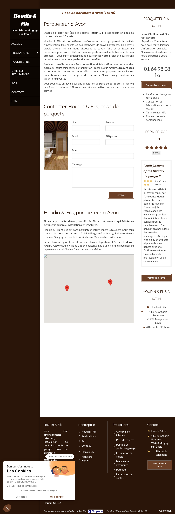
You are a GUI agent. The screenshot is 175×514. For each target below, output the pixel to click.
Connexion (165, 510)
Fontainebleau (84, 237)
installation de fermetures (82, 224)
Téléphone (111, 136)
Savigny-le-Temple (64, 237)
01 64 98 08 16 (157, 72)
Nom (74, 122)
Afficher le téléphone (158, 327)
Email (75, 136)
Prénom (109, 122)
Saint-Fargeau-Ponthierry (98, 233)
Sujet (75, 150)
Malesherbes (101, 237)
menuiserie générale (55, 224)
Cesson (116, 237)
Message (77, 164)
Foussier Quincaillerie (140, 511)
